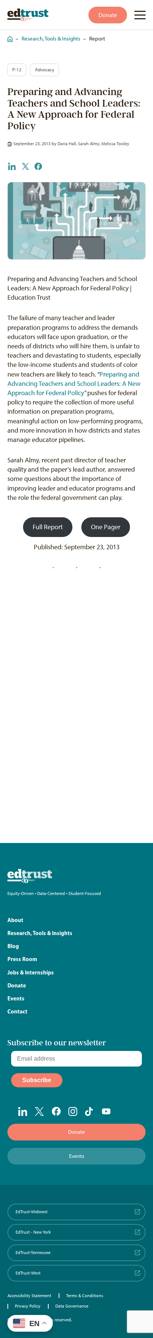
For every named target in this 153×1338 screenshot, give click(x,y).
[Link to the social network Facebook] (56, 1111)
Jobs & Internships (30, 972)
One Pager (105, 527)
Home (8, 35)
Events (16, 998)
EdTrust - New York (33, 1232)
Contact (17, 1011)
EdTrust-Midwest (32, 1211)
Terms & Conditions (84, 1295)
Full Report (48, 527)
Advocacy (44, 69)
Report (97, 38)
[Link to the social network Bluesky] (123, 1111)
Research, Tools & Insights (51, 38)
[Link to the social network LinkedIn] (22, 1111)
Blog (13, 946)
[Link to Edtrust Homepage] (27, 15)
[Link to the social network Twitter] (39, 1111)
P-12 (17, 69)
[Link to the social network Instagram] (73, 1111)
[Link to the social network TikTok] (89, 1111)
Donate (107, 15)
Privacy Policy (27, 1306)
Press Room (22, 959)
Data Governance (71, 1306)
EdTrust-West (28, 1273)
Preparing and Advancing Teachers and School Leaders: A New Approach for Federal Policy (73, 383)
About (15, 920)
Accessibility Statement (29, 1295)
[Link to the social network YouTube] (106, 1111)
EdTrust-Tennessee (33, 1252)
